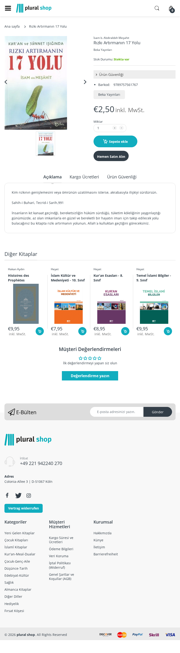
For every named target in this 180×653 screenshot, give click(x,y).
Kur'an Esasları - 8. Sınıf (108, 277)
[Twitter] (17, 495)
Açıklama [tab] (52, 177)
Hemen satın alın (111, 156)
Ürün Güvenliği (111, 74)
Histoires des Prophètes (18, 277)
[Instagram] (28, 495)
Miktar (98, 121)
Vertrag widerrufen (23, 508)
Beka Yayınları (103, 50)
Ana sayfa (12, 26)
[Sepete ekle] (40, 331)
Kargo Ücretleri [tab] (84, 177)
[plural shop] (33, 8)
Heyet (55, 269)
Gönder (158, 412)
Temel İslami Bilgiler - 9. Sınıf (153, 277)
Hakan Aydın (16, 269)
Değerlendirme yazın (90, 375)
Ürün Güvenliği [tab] (122, 177)
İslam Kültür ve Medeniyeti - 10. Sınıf (68, 277)
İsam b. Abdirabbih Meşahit (111, 38)
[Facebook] (7, 495)
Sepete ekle (118, 141)
